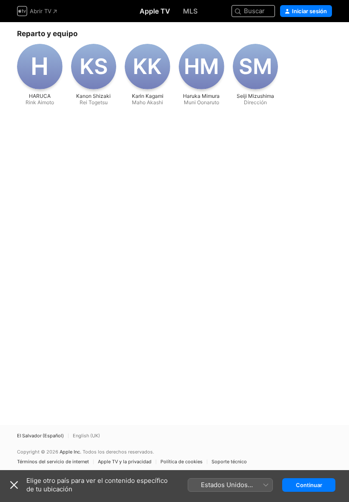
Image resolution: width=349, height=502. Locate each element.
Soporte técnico (229, 461)
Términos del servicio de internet (53, 461)
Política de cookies (181, 461)
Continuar (309, 485)
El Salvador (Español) (40, 436)
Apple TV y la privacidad (125, 461)
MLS (190, 11)
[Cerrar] (14, 485)
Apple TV (155, 11)
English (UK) (86, 436)
